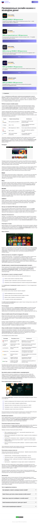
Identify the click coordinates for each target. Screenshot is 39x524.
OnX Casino (11, 62)
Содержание (6, 93)
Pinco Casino (11, 15)
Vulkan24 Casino (12, 78)
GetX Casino (11, 46)
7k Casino (10, 30)
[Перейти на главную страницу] (6, 2)
